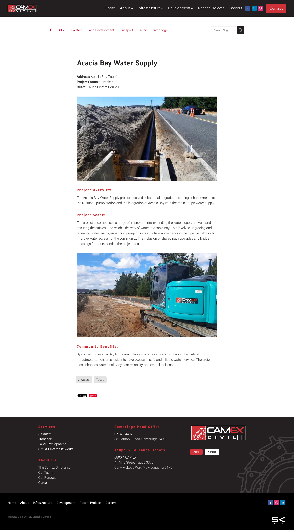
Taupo (142, 30)
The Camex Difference (54, 467)
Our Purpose (47, 477)
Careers (235, 7)
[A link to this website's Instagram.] (260, 8)
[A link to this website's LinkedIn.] (254, 8)
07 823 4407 (123, 434)
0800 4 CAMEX (125, 457)
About (125, 7)
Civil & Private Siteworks (56, 449)
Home (110, 7)
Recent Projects (211, 7)
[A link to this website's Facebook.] (247, 8)
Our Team (45, 472)
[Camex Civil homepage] (35, 8)
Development (179, 7)
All (60, 30)
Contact (276, 8)
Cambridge (160, 30)
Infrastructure (149, 7)
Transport (126, 30)
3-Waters (76, 30)
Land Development (100, 30)
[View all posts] (51, 30)
